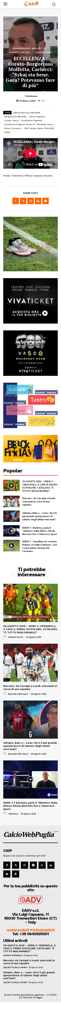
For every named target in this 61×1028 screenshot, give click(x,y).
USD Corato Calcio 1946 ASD (39, 128)
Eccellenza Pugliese (31, 120)
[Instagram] (24, 865)
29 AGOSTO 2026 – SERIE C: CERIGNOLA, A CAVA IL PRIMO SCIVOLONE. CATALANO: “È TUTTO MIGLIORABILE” (39, 486)
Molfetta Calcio (45, 124)
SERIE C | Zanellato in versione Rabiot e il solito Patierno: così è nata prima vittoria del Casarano (39, 546)
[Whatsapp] (42, 865)
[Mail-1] (6, 874)
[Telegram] (45, 201)
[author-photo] (5, 637)
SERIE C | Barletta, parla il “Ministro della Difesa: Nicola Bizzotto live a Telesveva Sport (39, 531)
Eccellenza (43, 52)
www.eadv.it (18, 930)
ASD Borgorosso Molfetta (26, 113)
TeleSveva (31, 96)
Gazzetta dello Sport (18, 694)
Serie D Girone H (12, 128)
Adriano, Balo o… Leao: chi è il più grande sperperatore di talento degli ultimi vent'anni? (39, 516)
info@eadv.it (44, 930)
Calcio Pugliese (37, 116)
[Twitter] (23, 201)
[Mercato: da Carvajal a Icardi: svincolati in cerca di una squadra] (11, 501)
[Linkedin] (38, 201)
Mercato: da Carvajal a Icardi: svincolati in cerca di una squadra (39, 501)
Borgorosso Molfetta (29, 48)
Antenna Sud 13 (15, 637)
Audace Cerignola (12, 955)
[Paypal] (15, 874)
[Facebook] (15, 201)
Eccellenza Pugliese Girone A (19, 124)
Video (7, 132)
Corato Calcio (19, 52)
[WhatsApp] (30, 201)
